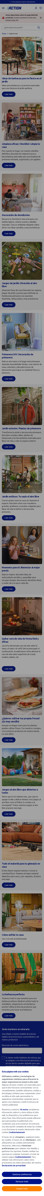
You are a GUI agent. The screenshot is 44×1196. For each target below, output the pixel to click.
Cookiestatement (17, 1132)
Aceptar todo (22, 1189)
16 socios (24, 1109)
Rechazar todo (22, 1181)
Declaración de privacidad (13, 1165)
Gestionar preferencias (22, 1174)
